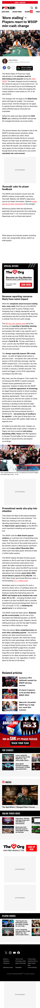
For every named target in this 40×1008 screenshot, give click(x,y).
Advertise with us (33, 961)
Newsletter (18, 967)
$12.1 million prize (21, 581)
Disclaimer (6, 961)
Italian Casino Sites (32, 964)
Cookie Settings (32, 967)
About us (5, 959)
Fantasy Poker (17, 12)
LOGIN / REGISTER (20, 2)
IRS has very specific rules (16, 324)
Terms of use (19, 959)
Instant (29, 12)
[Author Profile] (5, 61)
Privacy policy (32, 959)
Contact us (6, 963)
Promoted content (20, 961)
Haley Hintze (13, 60)
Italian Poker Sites (20, 963)
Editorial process (8, 967)
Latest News (5, 12)
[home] (7, 7)
